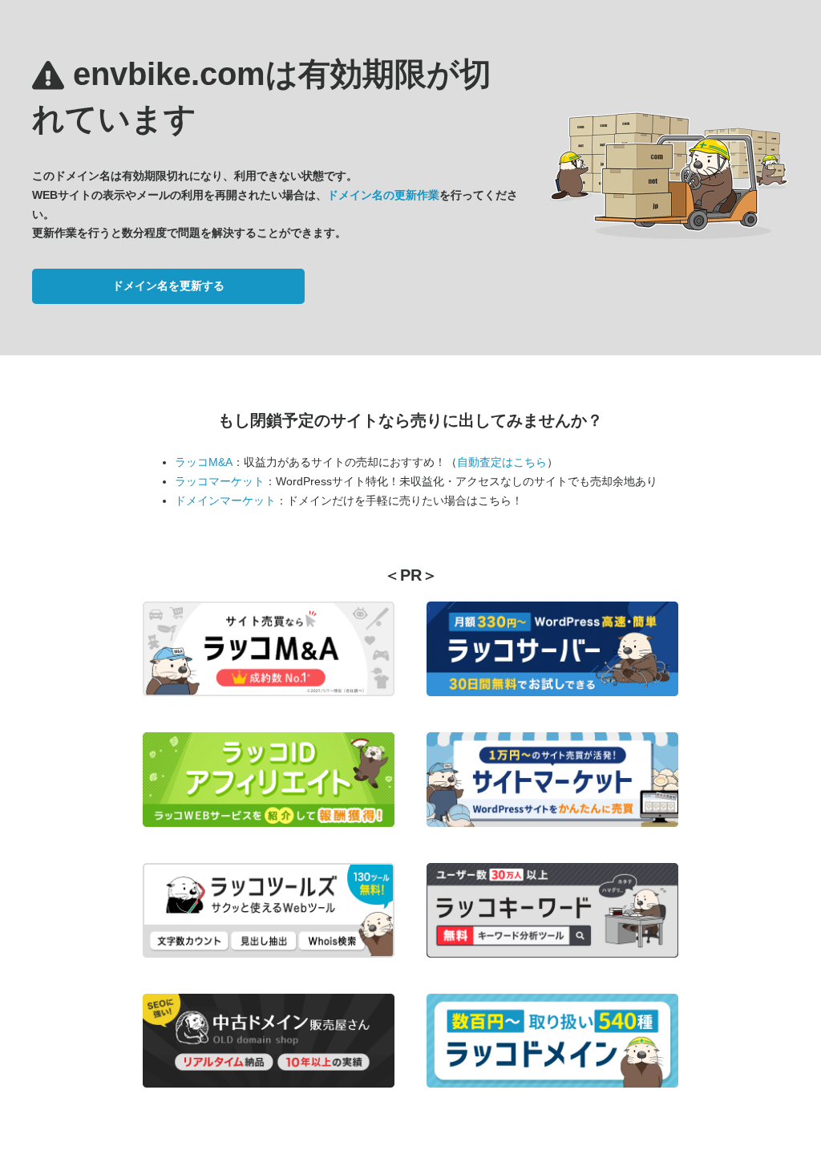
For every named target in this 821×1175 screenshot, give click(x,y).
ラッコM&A (204, 462)
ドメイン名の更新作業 (383, 194)
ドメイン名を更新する (168, 285)
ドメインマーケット (225, 500)
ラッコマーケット (220, 481)
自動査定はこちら (502, 462)
